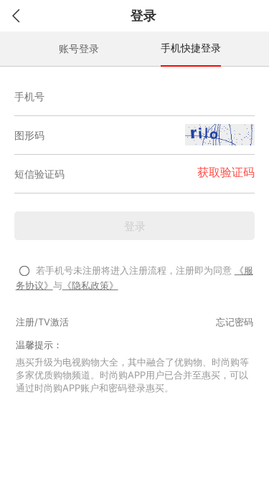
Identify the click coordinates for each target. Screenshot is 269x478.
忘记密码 (234, 322)
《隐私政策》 (90, 285)
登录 (135, 226)
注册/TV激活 (42, 322)
